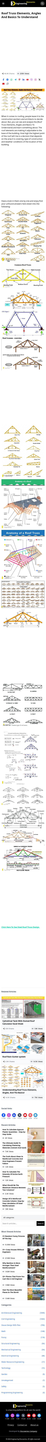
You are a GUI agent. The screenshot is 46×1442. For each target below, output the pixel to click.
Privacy (11, 1425)
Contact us (22, 1425)
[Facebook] (3, 80)
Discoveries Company (28, 1431)
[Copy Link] (7, 84)
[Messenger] (7, 80)
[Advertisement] (23, 45)
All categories (8, 1217)
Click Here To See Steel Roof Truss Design (20, 927)
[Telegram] (15, 80)
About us (34, 1425)
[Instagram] (35, 80)
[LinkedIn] (23, 80)
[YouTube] (27, 80)
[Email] (3, 84)
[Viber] (31, 80)
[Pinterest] (19, 80)
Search (41, 1223)
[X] (40, 80)
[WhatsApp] (11, 80)
